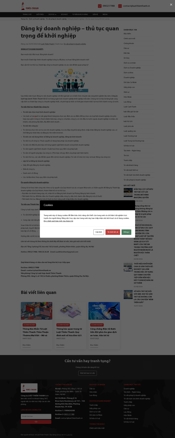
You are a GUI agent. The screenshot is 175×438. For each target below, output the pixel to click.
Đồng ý (126, 232)
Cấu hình (98, 232)
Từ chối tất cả (113, 232)
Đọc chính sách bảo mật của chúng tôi (58, 221)
